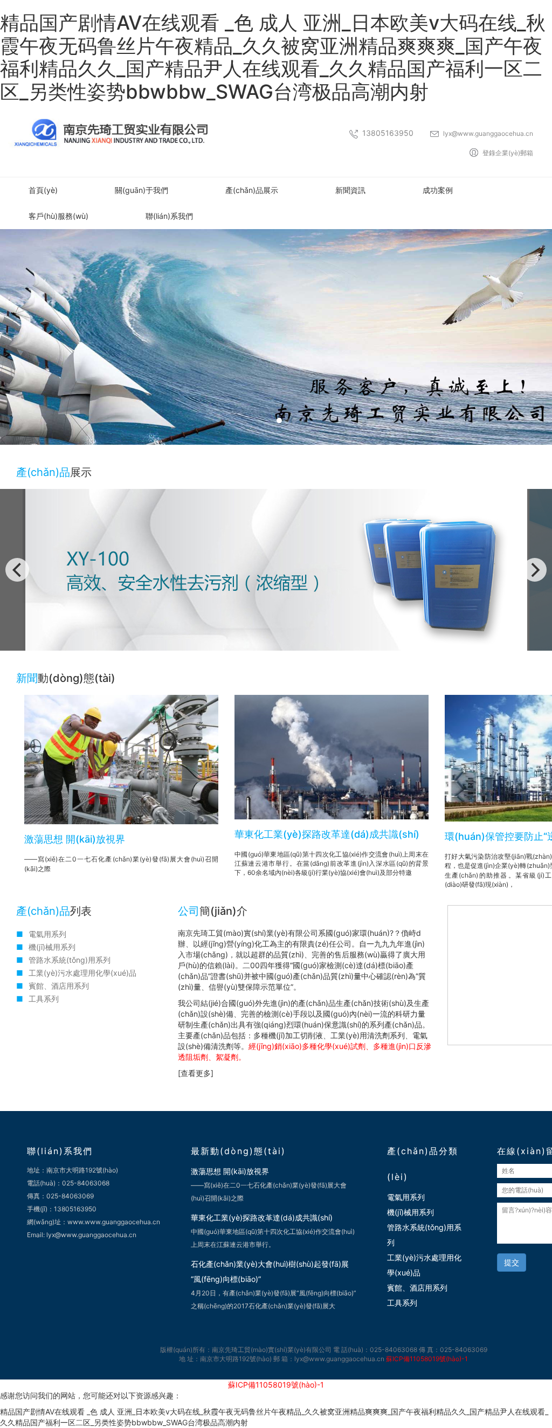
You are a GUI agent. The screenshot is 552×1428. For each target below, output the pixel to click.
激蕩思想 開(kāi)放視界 (74, 839)
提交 (511, 1262)
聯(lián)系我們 (169, 215)
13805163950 (387, 132)
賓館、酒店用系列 (417, 1287)
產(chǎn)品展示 (251, 190)
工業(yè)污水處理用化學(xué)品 (82, 972)
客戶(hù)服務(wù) (58, 215)
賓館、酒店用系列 (59, 985)
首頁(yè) (43, 190)
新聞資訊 (350, 190)
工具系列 (44, 998)
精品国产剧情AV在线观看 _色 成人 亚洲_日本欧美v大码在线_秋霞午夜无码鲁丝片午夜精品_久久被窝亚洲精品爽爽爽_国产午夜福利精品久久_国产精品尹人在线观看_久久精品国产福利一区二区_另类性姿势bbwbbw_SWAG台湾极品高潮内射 (273, 57)
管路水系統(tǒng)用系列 (70, 959)
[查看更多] (195, 1073)
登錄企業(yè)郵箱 (507, 153)
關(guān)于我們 (141, 190)
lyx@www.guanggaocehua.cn (488, 133)
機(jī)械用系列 (52, 946)
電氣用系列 (47, 934)
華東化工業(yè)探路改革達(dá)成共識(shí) (326, 834)
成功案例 (438, 190)
